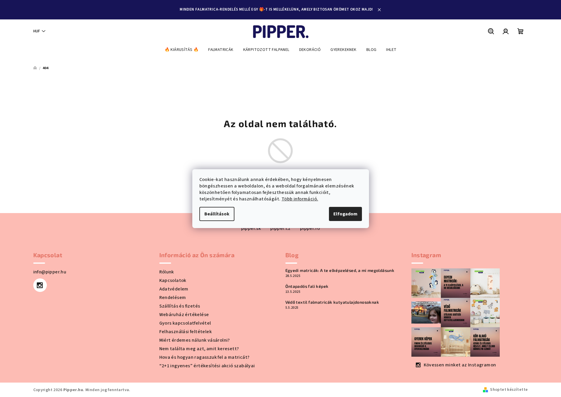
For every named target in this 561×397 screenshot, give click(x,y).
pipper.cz (280, 228)
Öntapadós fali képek (307, 286)
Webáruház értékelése (184, 314)
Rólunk (166, 272)
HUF (36, 31)
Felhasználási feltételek (185, 331)
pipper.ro (310, 228)
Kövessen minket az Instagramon (460, 365)
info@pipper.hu (50, 272)
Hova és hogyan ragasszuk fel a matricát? (204, 357)
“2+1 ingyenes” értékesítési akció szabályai (207, 366)
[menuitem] (181, 50)
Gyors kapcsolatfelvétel (185, 323)
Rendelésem (172, 297)
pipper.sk (251, 228)
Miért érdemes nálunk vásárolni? (194, 340)
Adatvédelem (173, 289)
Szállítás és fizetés (179, 306)
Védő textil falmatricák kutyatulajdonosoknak (332, 302)
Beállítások (216, 214)
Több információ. (300, 199)
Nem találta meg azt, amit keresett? (199, 348)
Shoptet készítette (509, 390)
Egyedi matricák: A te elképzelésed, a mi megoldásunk (340, 270)
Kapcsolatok (172, 280)
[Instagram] (40, 285)
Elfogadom (345, 214)
